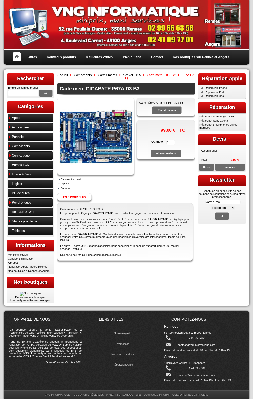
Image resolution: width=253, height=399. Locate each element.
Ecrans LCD (20, 165)
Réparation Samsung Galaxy (216, 116)
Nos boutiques (31, 282)
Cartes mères (107, 75)
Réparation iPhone (216, 87)
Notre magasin (122, 333)
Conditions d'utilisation (21, 258)
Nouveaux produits (61, 57)
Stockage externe (24, 221)
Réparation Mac (214, 95)
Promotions (122, 343)
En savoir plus (74, 197)
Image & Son (21, 174)
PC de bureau (21, 193)
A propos (13, 262)
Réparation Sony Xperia (213, 120)
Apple (16, 118)
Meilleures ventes (99, 57)
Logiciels (18, 184)
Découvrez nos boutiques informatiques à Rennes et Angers (30, 299)
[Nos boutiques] (30, 293)
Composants (21, 146)
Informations (31, 245)
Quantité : (157, 141)
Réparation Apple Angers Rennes (27, 266)
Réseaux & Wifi (23, 212)
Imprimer (65, 183)
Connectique (21, 155)
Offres (32, 57)
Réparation (222, 107)
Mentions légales (18, 254)
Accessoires (21, 127)
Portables (18, 137)
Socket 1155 (132, 75)
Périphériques (21, 202)
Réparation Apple (123, 364)
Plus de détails (167, 110)
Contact (157, 57)
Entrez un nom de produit (23, 87)
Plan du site (132, 57)
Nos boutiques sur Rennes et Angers (201, 57)
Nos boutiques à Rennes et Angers (29, 270)
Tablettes (18, 231)
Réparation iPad (214, 92)
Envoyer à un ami (71, 179)
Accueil (62, 75)
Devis (219, 138)
